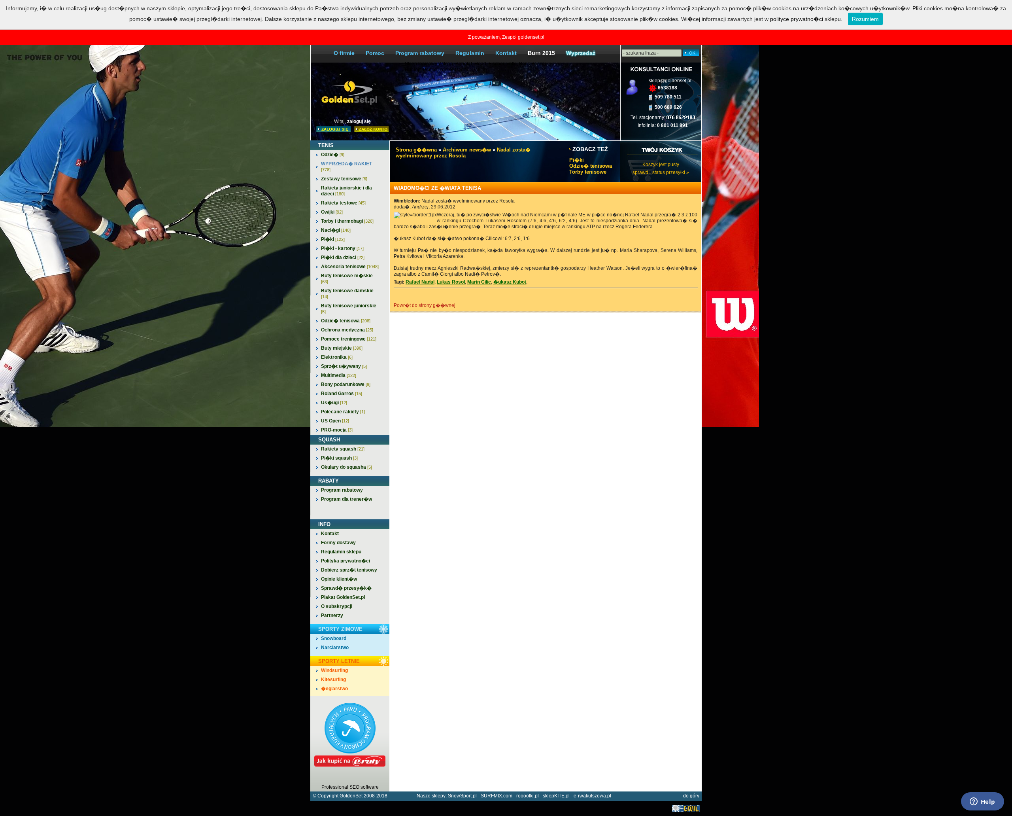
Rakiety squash (342, 449)
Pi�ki (333, 239)
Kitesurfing (333, 679)
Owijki (332, 212)
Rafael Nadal (420, 282)
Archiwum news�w (467, 150)
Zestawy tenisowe (344, 179)
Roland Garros (341, 393)
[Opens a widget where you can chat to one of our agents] (982, 802)
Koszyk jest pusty (660, 164)
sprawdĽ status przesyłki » (660, 172)
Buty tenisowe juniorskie (348, 308)
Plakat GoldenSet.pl (343, 597)
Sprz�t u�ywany (344, 366)
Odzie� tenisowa (345, 321)
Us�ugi (334, 402)
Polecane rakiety (343, 412)
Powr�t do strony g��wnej (424, 305)
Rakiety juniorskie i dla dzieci (346, 191)
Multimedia (338, 375)
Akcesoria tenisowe (350, 266)
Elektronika (337, 357)
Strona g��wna (416, 150)
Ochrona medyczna (347, 330)
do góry (691, 796)
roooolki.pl (527, 796)
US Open (335, 421)
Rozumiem (865, 19)
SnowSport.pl (462, 796)
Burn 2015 (541, 53)
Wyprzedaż (580, 53)
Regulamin (469, 53)
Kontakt (506, 53)
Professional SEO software (350, 787)
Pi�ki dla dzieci (342, 257)
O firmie (344, 53)
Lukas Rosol (451, 282)
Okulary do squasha (346, 467)
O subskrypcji (336, 606)
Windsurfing (334, 670)
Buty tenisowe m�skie (347, 278)
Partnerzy (332, 615)
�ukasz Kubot (509, 282)
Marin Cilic (479, 282)
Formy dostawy (338, 542)
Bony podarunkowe (345, 384)
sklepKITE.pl (556, 796)
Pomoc (375, 53)
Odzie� (332, 154)
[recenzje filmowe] (686, 810)
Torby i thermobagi (347, 221)
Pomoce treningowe (348, 339)
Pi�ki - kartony (342, 248)
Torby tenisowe (587, 172)
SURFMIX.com (496, 796)
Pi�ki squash (339, 458)
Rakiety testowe (343, 203)
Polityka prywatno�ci (345, 561)
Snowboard (333, 638)
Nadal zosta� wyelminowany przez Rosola (463, 153)
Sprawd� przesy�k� (346, 588)
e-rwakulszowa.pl (592, 796)
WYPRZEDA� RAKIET (346, 166)
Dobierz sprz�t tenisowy (349, 570)
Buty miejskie (342, 348)
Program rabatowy (419, 53)
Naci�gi (336, 230)
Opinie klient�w (339, 579)
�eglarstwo (334, 688)
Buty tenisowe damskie (347, 293)
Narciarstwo (335, 647)
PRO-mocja (337, 430)
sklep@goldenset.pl (670, 80)
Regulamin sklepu (341, 552)
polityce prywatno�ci (796, 19)
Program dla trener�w (346, 499)
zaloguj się (359, 121)
